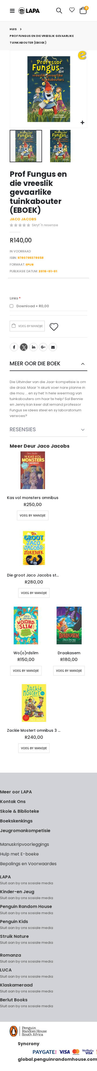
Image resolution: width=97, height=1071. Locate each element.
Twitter (23, 347)
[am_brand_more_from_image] (32, 471)
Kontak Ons (13, 801)
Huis (13, 29)
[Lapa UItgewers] (29, 11)
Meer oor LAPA (16, 792)
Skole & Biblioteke (19, 811)
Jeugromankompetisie (25, 831)
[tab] (48, 364)
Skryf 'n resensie (45, 225)
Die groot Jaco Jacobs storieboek (34, 575)
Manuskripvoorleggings (24, 844)
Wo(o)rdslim (25, 653)
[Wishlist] (71, 11)
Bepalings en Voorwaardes (28, 864)
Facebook (14, 347)
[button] (82, 123)
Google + (43, 347)
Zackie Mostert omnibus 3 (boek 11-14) (34, 730)
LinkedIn (33, 347)
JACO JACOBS (23, 219)
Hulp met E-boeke (19, 854)
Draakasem (69, 653)
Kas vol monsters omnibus (32, 497)
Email (52, 347)
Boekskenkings (16, 821)
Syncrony (28, 1044)
